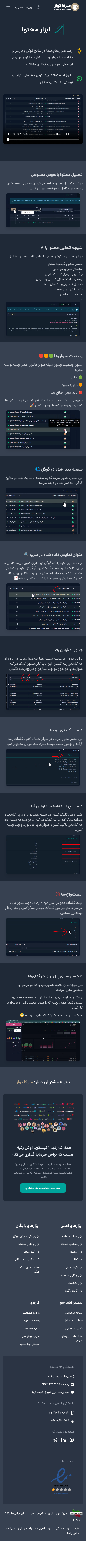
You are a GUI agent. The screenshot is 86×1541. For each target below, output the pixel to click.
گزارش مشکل (63, 1528)
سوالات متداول (73, 1320)
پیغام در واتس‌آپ (59, 1376)
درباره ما (10, 1528)
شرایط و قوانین (31, 1336)
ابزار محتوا (76, 1252)
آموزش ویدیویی (30, 1344)
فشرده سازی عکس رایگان (29, 1269)
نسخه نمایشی (74, 1313)
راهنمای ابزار (24, 1528)
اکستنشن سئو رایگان (27, 1259)
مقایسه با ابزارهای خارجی (72, 1338)
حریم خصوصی (31, 1328)
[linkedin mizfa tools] (63, 1440)
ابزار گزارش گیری (73, 1291)
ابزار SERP (77, 1259)
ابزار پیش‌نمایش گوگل (26, 1236)
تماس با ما (73, 1533)
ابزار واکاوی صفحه (72, 1275)
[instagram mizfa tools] (71, 1440)
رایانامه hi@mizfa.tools (56, 1384)
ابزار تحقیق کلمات (72, 1244)
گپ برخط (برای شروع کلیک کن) (51, 1392)
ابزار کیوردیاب (31, 1252)
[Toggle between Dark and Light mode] (38, 7)
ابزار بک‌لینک (75, 1283)
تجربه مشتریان (74, 1328)
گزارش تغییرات (43, 1528)
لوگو (77, 1528)
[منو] (8, 7)
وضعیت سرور (31, 1320)
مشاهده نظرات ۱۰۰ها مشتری (43, 1188)
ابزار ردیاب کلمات (72, 1236)
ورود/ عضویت (22, 7)
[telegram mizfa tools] (55, 1440)
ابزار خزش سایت (73, 1267)
